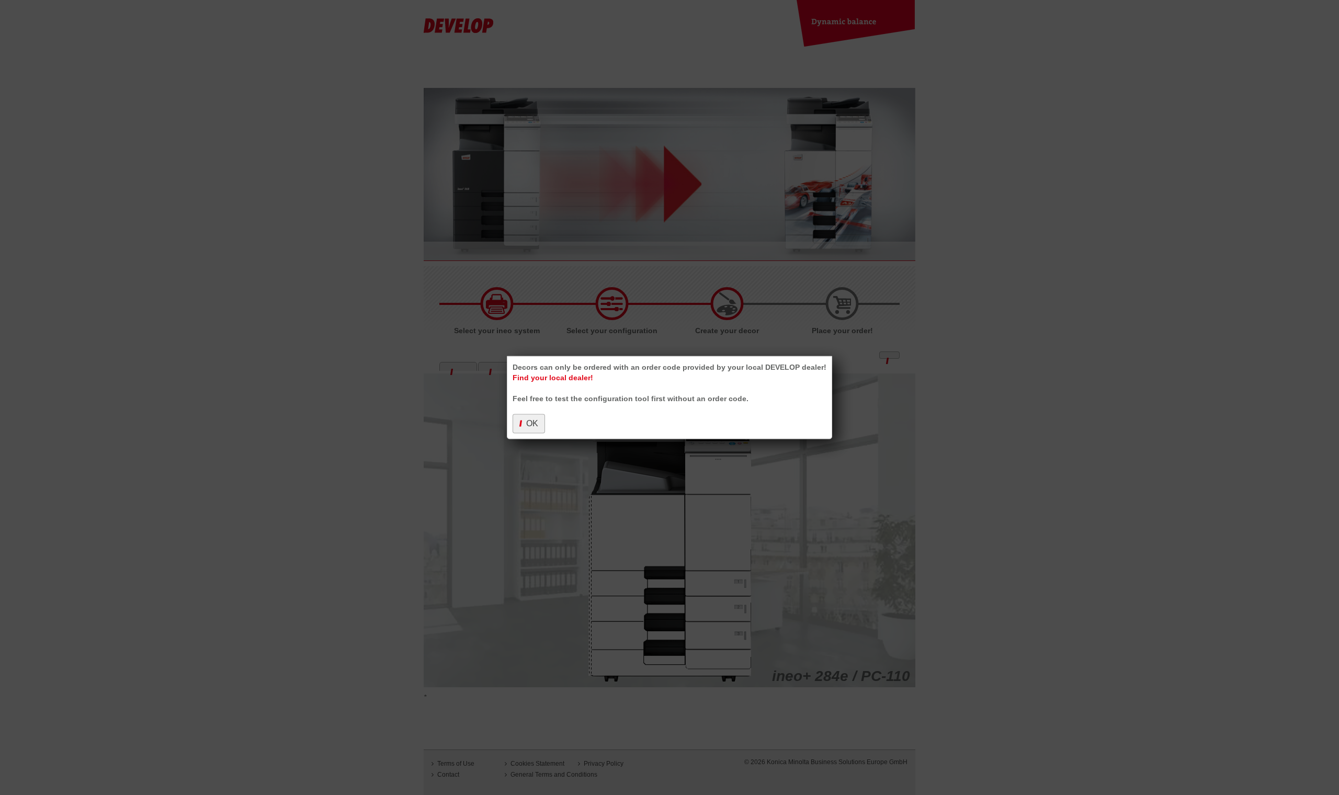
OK (532, 423)
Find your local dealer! (553, 377)
